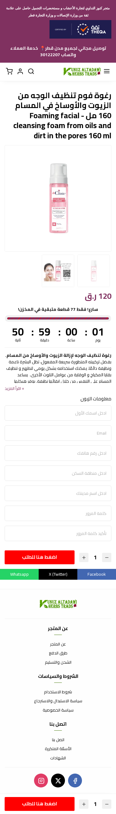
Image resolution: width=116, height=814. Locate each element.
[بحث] (31, 71)
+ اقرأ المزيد (14, 388)
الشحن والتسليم (58, 662)
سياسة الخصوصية (58, 710)
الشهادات (58, 758)
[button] (20, 71)
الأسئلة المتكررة (58, 749)
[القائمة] (106, 71)
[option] (58, 198)
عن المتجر (58, 644)
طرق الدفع (58, 653)
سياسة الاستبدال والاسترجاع (58, 701)
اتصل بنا (58, 740)
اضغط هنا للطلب (39, 557)
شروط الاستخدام (58, 692)
